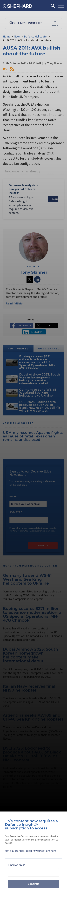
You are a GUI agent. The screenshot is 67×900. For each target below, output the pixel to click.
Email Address (16, 865)
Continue (33, 884)
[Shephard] (17, 6)
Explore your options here (41, 851)
